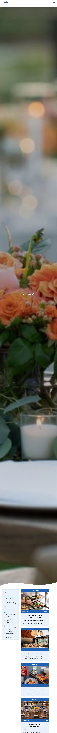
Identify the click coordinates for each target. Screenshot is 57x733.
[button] (10, 612)
